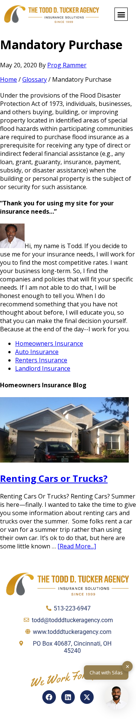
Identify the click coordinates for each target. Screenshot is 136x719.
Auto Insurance (37, 352)
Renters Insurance (41, 360)
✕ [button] (127, 666)
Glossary (34, 79)
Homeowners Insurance (49, 343)
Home (8, 79)
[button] (121, 14)
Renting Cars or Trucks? (54, 478)
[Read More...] (76, 546)
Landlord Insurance (42, 368)
